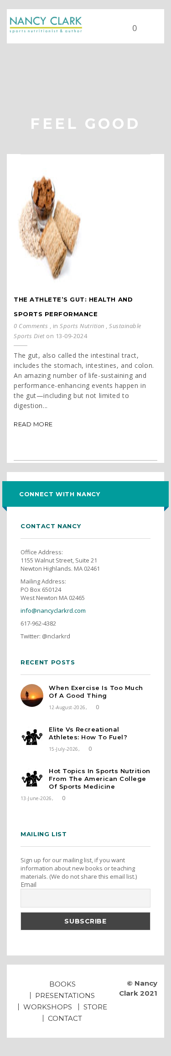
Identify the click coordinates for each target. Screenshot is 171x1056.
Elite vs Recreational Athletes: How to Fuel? (88, 733)
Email (28, 885)
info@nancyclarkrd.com (53, 610)
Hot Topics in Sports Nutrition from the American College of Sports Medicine (99, 778)
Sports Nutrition (82, 326)
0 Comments (31, 326)
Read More (33, 424)
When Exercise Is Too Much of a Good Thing (96, 691)
